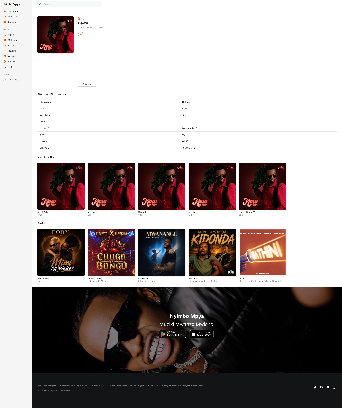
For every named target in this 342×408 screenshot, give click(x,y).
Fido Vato (93, 281)
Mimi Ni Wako (43, 278)
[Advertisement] (158, 58)
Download (88, 84)
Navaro (276, 281)
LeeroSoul (251, 281)
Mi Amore (92, 212)
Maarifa (105, 281)
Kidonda (193, 278)
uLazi (241, 281)
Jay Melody (213, 281)
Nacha (154, 281)
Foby (39, 281)
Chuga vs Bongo (95, 278)
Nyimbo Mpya (11, 4)
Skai (82, 18)
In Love (192, 212)
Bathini (242, 278)
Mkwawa (142, 281)
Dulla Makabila (196, 281)
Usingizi (142, 212)
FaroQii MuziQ (264, 281)
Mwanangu (143, 278)
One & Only (42, 212)
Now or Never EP (247, 212)
